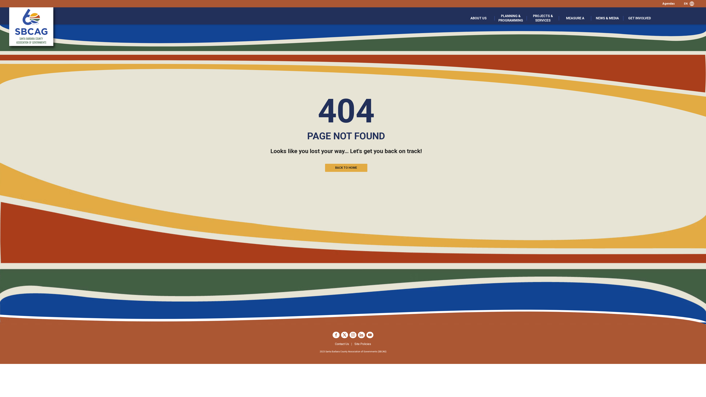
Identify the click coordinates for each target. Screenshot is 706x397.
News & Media (607, 18)
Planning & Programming (510, 18)
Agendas (668, 3)
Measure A (575, 18)
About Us (478, 18)
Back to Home (346, 167)
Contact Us (342, 344)
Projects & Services (543, 18)
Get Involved (639, 18)
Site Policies (362, 344)
